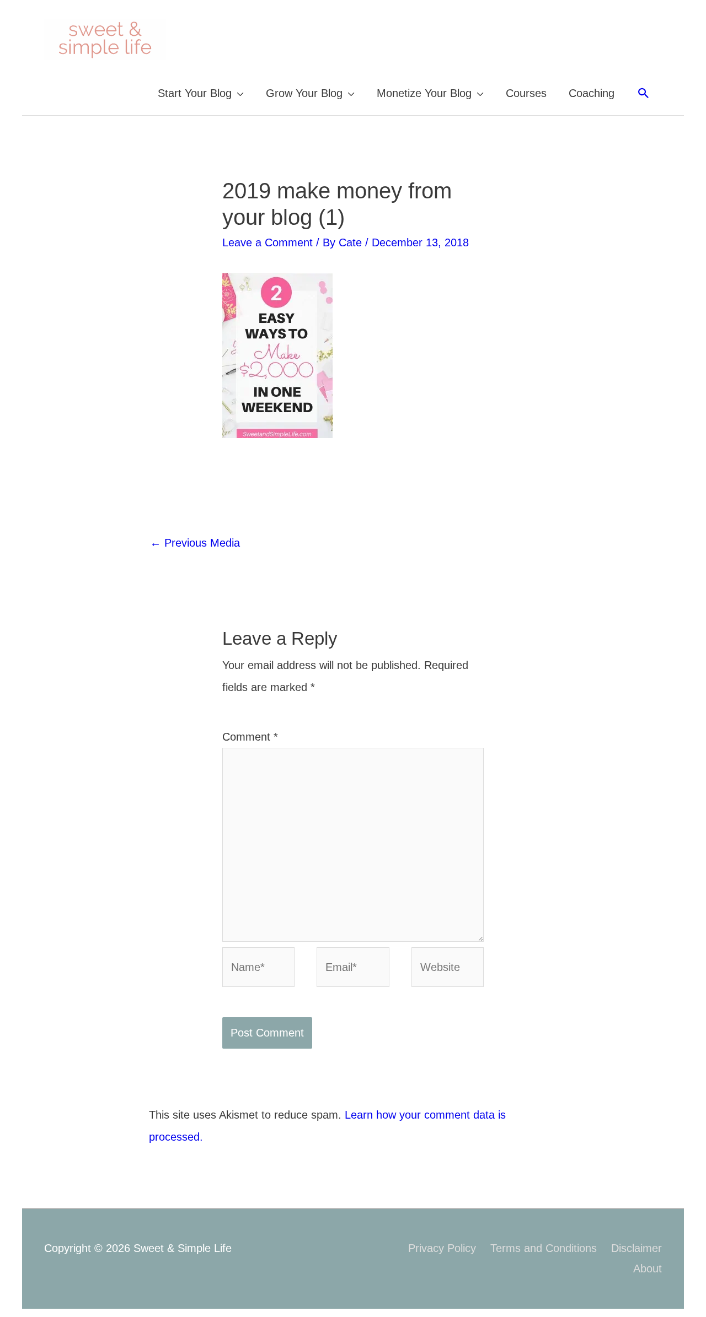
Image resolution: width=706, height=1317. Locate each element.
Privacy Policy (442, 1248)
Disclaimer (636, 1248)
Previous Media (195, 543)
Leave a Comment (267, 242)
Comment (250, 737)
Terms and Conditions (543, 1248)
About (647, 1268)
